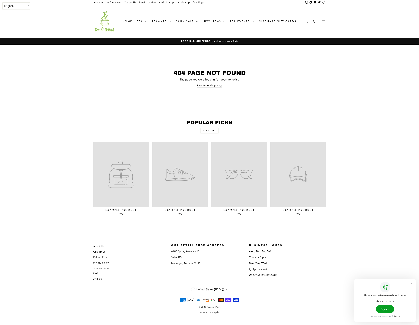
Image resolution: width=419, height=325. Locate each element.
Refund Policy (101, 257)
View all (209, 130)
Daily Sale (185, 21)
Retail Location (147, 2)
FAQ (95, 273)
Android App (166, 2)
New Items (213, 21)
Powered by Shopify (209, 312)
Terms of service (102, 268)
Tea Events (240, 21)
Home (127, 21)
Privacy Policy (101, 262)
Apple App (183, 2)
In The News (114, 2)
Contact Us (130, 2)
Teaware (160, 21)
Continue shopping (209, 85)
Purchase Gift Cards (277, 21)
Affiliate (97, 279)
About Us (98, 246)
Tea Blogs (198, 2)
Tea (141, 21)
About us (98, 2)
